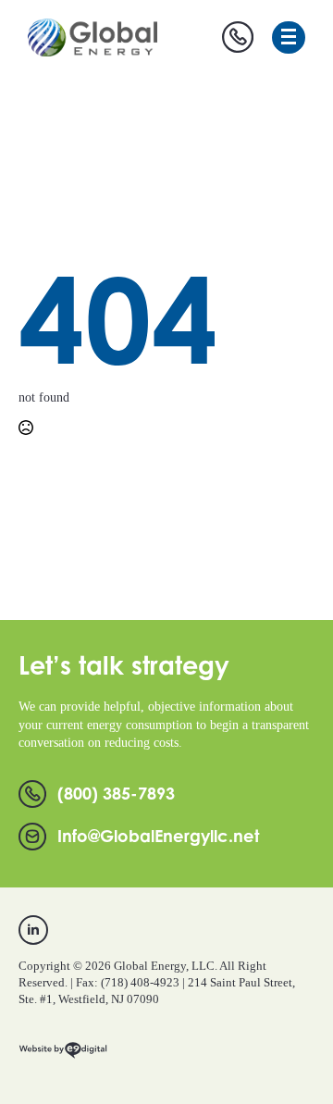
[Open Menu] (288, 37)
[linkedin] (33, 930)
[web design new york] (62, 1057)
